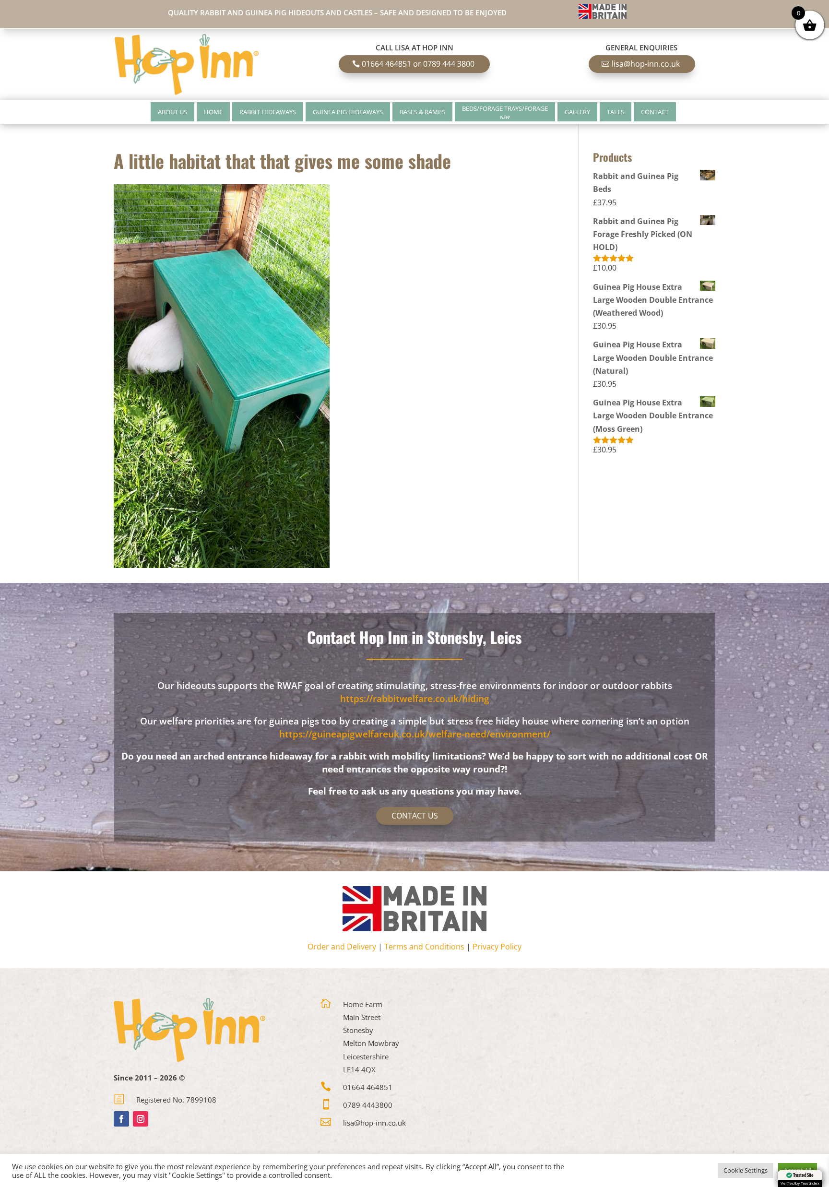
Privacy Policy (497, 946)
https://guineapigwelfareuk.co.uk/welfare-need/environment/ (414, 734)
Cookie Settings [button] (745, 1170)
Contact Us (414, 815)
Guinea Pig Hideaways (348, 111)
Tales (615, 111)
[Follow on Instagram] (140, 1119)
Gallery (577, 111)
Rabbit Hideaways (267, 111)
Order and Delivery (342, 946)
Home (213, 111)
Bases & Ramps (422, 111)
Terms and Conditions (424, 946)
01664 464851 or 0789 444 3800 (418, 64)
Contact (655, 111)
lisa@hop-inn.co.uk (646, 64)
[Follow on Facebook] (121, 1119)
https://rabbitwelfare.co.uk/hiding (414, 698)
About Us (172, 111)
